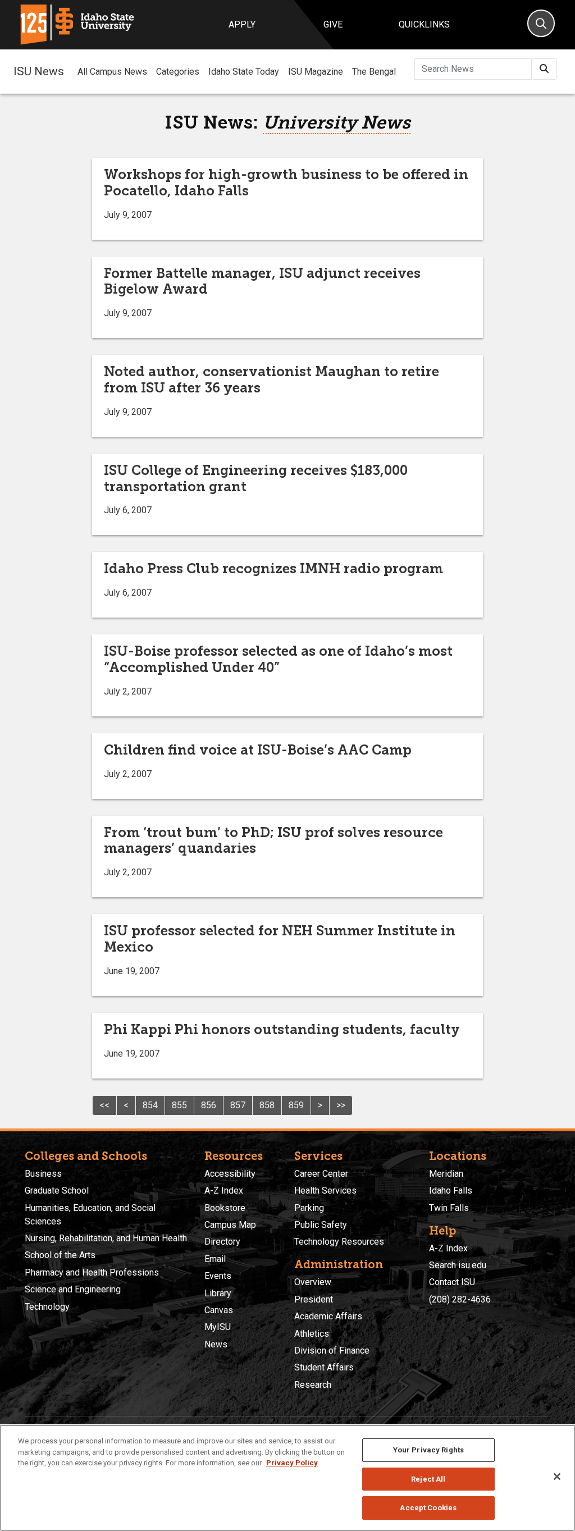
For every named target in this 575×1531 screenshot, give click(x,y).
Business (43, 1173)
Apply (242, 24)
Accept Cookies (428, 1507)
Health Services (325, 1190)
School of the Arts (60, 1255)
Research (312, 1384)
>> (340, 1105)
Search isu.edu (457, 1265)
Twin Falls (449, 1208)
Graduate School (57, 1190)
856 (208, 1105)
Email (215, 1259)
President (313, 1299)
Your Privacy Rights (428, 1450)
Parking (309, 1208)
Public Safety (320, 1224)
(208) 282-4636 (460, 1299)
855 (179, 1105)
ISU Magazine (315, 71)
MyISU (217, 1327)
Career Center (321, 1173)
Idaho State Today (243, 71)
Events (217, 1275)
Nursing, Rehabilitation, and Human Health (106, 1238)
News (215, 1344)
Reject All (428, 1479)
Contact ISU (452, 1282)
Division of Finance (331, 1350)
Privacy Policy (292, 1463)
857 (237, 1105)
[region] (287, 1477)
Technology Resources (339, 1241)
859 (296, 1105)
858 (267, 1105)
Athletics (311, 1333)
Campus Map (230, 1224)
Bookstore (224, 1208)
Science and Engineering (73, 1289)
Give (333, 24)
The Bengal (374, 71)
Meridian (446, 1173)
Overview (312, 1282)
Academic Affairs (328, 1316)
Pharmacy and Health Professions (92, 1272)
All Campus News (112, 71)
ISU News (38, 71)
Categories (177, 71)
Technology (47, 1306)
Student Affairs (324, 1367)
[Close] (557, 1476)
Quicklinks (424, 24)
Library (217, 1293)
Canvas (218, 1310)
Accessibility (229, 1173)
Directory (222, 1241)
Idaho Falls (450, 1190)
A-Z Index (223, 1190)
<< (104, 1105)
